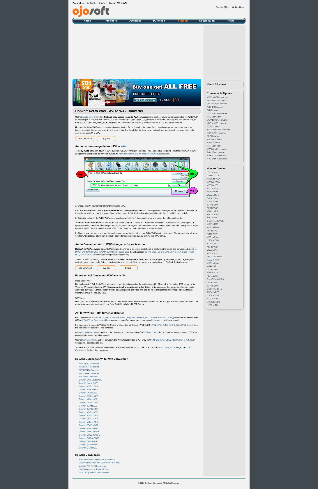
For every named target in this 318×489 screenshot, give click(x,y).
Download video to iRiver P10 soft (94, 469)
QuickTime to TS (214, 289)
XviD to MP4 (212, 214)
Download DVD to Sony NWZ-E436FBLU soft (99, 463)
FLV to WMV (212, 276)
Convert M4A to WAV (88, 445)
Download (135, 20)
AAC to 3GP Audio (215, 256)
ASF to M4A (212, 231)
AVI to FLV (174, 347)
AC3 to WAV (212, 208)
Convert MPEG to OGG (89, 435)
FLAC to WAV (86, 252)
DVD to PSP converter (217, 113)
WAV (123, 146)
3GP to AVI (184, 340)
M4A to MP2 (212, 266)
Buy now (106, 139)
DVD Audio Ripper (92, 332)
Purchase (159, 20)
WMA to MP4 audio (115, 252)
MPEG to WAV (213, 179)
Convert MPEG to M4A (89, 431)
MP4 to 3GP (212, 273)
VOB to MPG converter (217, 123)
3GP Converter (213, 126)
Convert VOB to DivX (88, 386)
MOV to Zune (213, 263)
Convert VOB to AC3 (88, 412)
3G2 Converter (213, 136)
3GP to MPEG (98, 317)
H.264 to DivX (213, 240)
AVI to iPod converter (216, 152)
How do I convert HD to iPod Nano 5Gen (97, 459)
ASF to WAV (212, 247)
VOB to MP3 (163, 252)
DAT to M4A (212, 282)
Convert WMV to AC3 (88, 425)
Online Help (238, 7)
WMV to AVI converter (216, 100)
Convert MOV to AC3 (88, 419)
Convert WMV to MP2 (88, 428)
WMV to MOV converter (217, 120)
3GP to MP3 (212, 205)
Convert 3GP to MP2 (88, 409)
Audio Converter (90, 117)
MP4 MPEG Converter (89, 364)
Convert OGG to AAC (88, 441)
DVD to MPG (212, 172)
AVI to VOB (168, 325)
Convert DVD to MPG (88, 396)
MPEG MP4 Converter (89, 367)
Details (128, 268)
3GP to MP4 (212, 286)
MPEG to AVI (159, 340)
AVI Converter (89, 340)
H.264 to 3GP (213, 295)
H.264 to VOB (213, 201)
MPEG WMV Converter (89, 370)
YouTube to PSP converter (219, 130)
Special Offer (222, 7)
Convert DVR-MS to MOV (90, 380)
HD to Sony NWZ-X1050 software (94, 472)
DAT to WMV (212, 198)
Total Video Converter (93, 320)
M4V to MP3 (212, 211)
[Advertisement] (159, 51)
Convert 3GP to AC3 (88, 406)
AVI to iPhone (151, 317)
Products (111, 20)
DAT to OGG (86, 255)
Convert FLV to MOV (88, 383)
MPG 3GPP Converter (89, 373)
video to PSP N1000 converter (92, 466)
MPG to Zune (213, 237)
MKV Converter (214, 117)
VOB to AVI (157, 325)
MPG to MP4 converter (217, 159)
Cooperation (207, 20)
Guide (102, 3)
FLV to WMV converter (217, 104)
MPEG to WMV (112, 317)
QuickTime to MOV (215, 279)
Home (87, 20)
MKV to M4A (212, 188)
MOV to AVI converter (216, 133)
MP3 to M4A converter (217, 155)
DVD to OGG (152, 332)
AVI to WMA (212, 234)
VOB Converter (189, 325)
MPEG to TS (212, 185)
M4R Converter (214, 146)
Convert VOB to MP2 (88, 415)
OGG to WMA (99, 252)
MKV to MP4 (212, 299)
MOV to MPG (213, 227)
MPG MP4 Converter (88, 376)
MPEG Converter (214, 139)
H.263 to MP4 (213, 260)
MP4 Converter (213, 142)
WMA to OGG (213, 195)
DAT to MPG (212, 269)
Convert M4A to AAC (88, 448)
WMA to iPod (212, 250)
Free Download (85, 139)
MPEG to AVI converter (217, 149)
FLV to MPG (163, 347)
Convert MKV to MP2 (88, 402)
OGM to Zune (213, 175)
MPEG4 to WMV (165, 317)
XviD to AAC (212, 218)
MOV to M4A (212, 224)
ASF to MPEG (213, 292)
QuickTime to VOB (215, 221)
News (230, 20)
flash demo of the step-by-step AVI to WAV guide (140, 154)
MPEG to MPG (213, 302)
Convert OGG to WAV (89, 438)
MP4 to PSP (125, 317)
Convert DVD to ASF (88, 393)
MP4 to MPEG (137, 317)
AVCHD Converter (215, 107)
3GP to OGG (151, 252)
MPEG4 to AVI (172, 340)
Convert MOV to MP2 (88, 422)
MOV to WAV (212, 192)
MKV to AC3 (212, 253)
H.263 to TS (212, 305)
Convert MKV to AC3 (88, 399)
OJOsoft (91, 3)
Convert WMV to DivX (88, 389)
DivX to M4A (175, 252)
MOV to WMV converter (217, 97)
